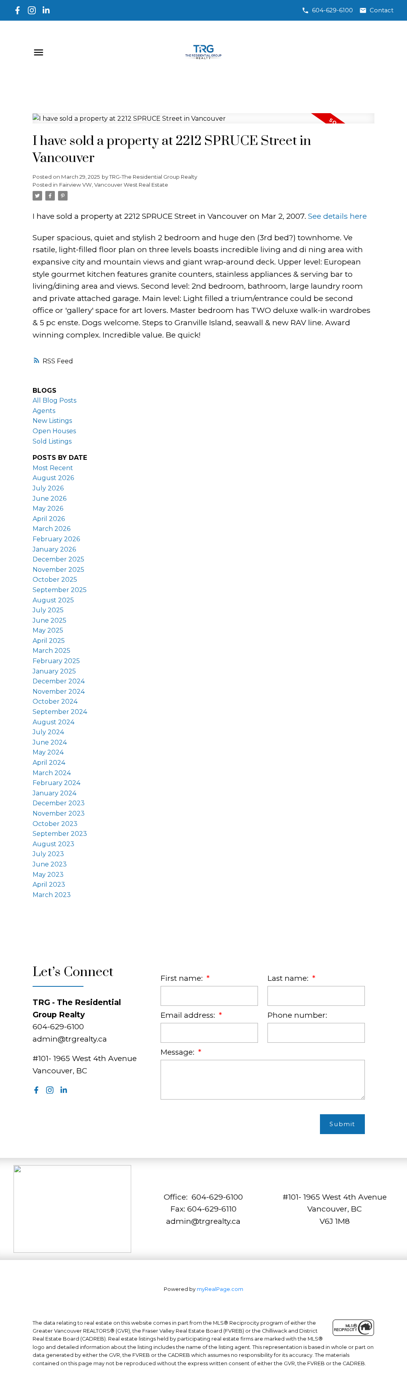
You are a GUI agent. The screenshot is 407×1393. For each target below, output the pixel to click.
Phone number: (297, 1015)
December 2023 (59, 803)
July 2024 (48, 732)
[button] (327, 10)
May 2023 (48, 874)
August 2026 (53, 478)
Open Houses (54, 431)
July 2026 (48, 488)
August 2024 (53, 722)
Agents (44, 411)
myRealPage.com (220, 1289)
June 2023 (50, 864)
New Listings (52, 420)
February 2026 (56, 539)
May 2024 (48, 752)
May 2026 (48, 508)
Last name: (288, 978)
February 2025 (56, 661)
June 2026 (49, 498)
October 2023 (55, 824)
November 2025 (58, 569)
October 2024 (55, 701)
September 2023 (60, 833)
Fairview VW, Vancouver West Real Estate (113, 184)
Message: (178, 1052)
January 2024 (54, 793)
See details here (337, 216)
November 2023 (59, 813)
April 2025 (49, 640)
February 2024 (56, 783)
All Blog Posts (54, 400)
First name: (183, 978)
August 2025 (53, 600)
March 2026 (51, 529)
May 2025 (48, 630)
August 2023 (53, 844)
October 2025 (55, 579)
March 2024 (52, 773)
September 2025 (60, 590)
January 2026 (54, 549)
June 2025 (49, 620)
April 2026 (49, 519)
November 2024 (59, 691)
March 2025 (51, 650)
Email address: (189, 1015)
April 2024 (49, 762)
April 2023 (49, 884)
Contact (381, 10)
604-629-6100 (332, 10)
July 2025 (48, 610)
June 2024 (50, 742)
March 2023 (52, 895)
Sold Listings (52, 441)
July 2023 (48, 854)
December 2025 (58, 559)
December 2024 (59, 681)
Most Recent (53, 468)
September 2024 (60, 712)
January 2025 (54, 671)
